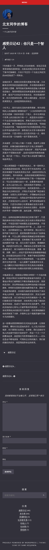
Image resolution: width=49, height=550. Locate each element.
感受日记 (11, 352)
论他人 (23, 523)
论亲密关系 (22, 520)
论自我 (23, 526)
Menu (24, 2)
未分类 (23, 513)
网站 (4, 459)
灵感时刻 (23, 517)
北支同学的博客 (15, 24)
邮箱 (5, 448)
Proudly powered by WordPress (20, 543)
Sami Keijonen (28, 545)
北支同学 (35, 53)
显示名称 (7, 437)
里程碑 (23, 529)
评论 (5, 402)
